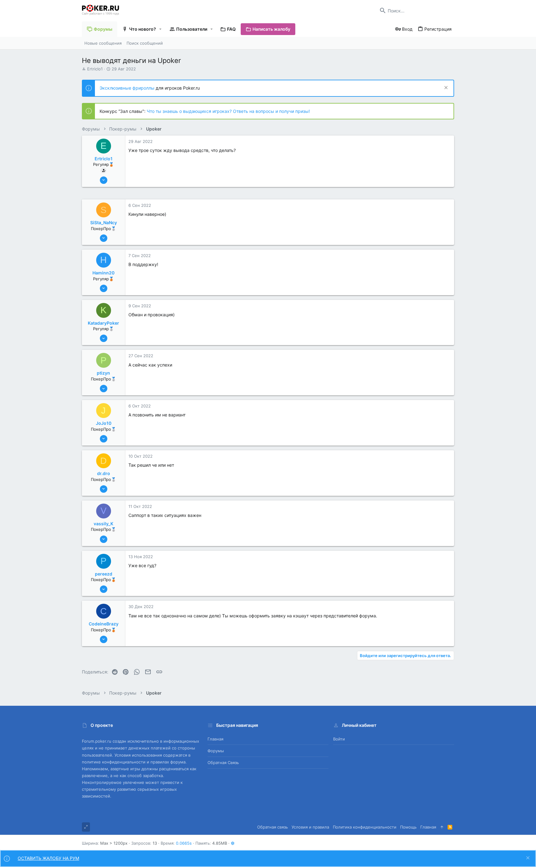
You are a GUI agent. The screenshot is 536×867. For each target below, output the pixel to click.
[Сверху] (442, 827)
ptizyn (103, 373)
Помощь (408, 827)
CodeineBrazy (103, 623)
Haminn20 (103, 272)
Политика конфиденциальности (364, 827)
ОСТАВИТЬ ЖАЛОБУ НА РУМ (48, 858)
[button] (160, 29)
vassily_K (103, 523)
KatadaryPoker (103, 323)
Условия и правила (310, 827)
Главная (215, 738)
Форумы (216, 750)
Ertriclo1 (95, 68)
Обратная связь (223, 762)
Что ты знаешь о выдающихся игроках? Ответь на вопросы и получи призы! (228, 111)
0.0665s (184, 843)
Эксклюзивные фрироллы (128, 88)
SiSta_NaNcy (103, 222)
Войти (339, 738)
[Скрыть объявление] (445, 88)
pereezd (103, 573)
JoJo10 (103, 423)
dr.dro (103, 473)
